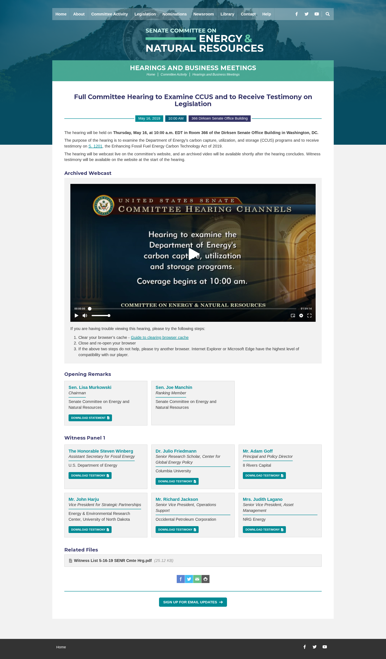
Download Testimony (88, 475)
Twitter (189, 579)
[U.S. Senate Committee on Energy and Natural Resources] (193, 40)
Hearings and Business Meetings (193, 67)
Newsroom (203, 14)
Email (197, 579)
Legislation (145, 14)
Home (61, 14)
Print (205, 579)
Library (227, 14)
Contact (248, 14)
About (79, 14)
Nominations (174, 14)
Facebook (181, 579)
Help (266, 14)
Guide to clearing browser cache (160, 337)
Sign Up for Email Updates (190, 602)
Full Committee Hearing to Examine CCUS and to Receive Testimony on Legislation (193, 100)
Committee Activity (109, 14)
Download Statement (88, 417)
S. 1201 (95, 146)
